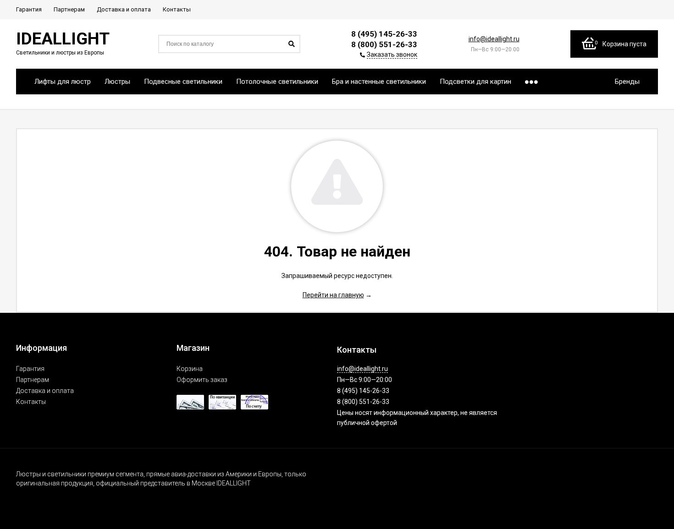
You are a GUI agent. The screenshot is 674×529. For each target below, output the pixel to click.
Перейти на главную (333, 295)
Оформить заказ (202, 379)
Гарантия (30, 368)
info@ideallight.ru (494, 39)
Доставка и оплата (45, 390)
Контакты (31, 401)
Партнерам (32, 379)
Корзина (190, 368)
